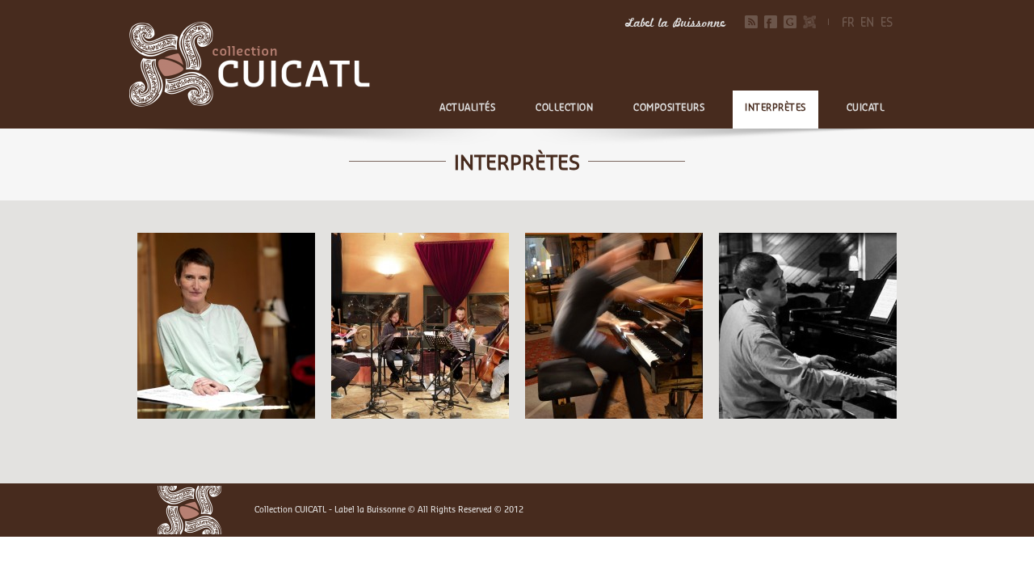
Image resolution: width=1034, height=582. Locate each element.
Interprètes (775, 107)
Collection (564, 107)
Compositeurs (668, 107)
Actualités (467, 107)
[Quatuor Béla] (420, 326)
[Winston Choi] (808, 326)
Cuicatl (866, 107)
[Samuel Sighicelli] (614, 326)
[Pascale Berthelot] (226, 326)
